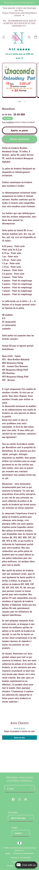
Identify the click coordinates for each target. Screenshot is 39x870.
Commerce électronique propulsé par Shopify (20, 851)
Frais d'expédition (8, 122)
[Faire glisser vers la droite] (25, 101)
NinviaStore (14, 848)
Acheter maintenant (19, 139)
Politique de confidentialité (21, 857)
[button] (3, 37)
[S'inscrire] (31, 788)
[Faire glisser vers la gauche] (14, 101)
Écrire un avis (19, 737)
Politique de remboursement (23, 853)
